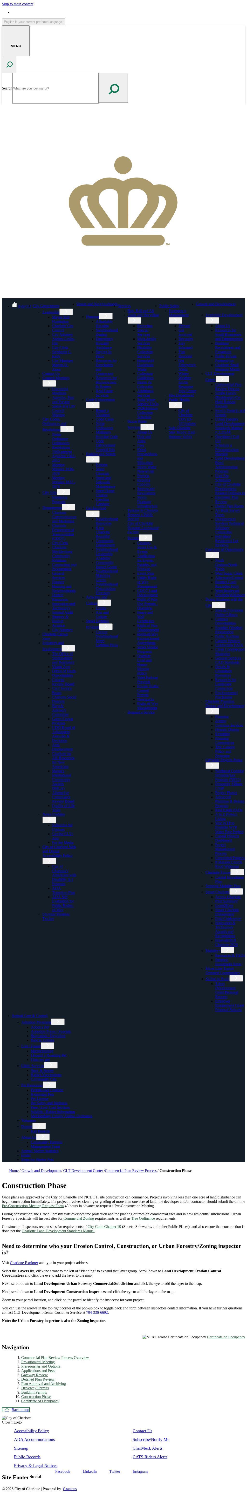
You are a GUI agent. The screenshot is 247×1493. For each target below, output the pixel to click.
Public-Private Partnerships (226, 358)
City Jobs (49, 492)
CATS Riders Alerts (150, 1456)
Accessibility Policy (31, 1430)
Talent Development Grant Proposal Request (226, 990)
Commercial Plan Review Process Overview (55, 1357)
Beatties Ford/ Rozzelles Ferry (227, 584)
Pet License (39, 1099)
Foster (26, 1155)
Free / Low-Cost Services (50, 1107)
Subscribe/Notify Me (151, 1439)
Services (124, 306)
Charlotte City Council (63, 328)
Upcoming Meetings (60, 391)
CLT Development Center (83, 1171)
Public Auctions (227, 636)
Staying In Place (103, 354)
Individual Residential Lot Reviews (226, 540)
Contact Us (51, 374)
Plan (181, 352)
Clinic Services (32, 1066)
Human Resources (60, 597)
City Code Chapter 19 (104, 1227)
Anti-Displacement (62, 747)
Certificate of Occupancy (226, 1337)
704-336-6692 (97, 1312)
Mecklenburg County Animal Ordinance (61, 1116)
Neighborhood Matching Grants (107, 575)
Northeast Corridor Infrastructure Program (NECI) (229, 775)
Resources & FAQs (230, 955)
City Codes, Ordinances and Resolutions (54, 424)
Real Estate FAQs (228, 810)
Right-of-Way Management (147, 706)
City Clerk (60, 543)
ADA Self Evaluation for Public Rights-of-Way (63, 903)
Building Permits (34, 1392)
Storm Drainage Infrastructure (147, 501)
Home (14, 1171)
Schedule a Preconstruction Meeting (227, 449)
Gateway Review (34, 1375)
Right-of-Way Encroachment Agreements (148, 638)
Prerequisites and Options (40, 1366)
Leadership (50, 312)
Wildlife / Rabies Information (53, 1112)
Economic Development (224, 315)
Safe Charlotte (180, 428)
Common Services (229, 725)
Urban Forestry (226, 419)
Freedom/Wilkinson (230, 595)
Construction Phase (36, 1397)
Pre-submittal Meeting (38, 1362)
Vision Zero (61, 667)
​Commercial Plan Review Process (228, 386)
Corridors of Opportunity (225, 549)
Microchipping (42, 1051)
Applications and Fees (38, 1371)
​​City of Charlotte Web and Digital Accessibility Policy (59, 851)
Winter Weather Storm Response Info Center (187, 382)
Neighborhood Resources (107, 521)
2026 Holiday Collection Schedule (147, 412)
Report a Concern (143, 482)
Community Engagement (105, 543)
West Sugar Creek (229, 573)
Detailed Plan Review (38, 1379)
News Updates (53, 814)
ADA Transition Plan (63, 890)
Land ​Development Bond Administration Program (230, 464)
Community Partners (46, 1142)
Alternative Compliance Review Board (63, 797)
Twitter (114, 1471)
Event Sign (145, 573)
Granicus (70, 1489)
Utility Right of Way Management (147, 582)
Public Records (27, 1456)
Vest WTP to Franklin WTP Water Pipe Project (229, 827)
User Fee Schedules (223, 478)
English (46, 12)
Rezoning (222, 734)
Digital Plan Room (229, 506)
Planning (222, 717)
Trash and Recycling (143, 315)
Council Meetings (55, 378)
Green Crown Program (62, 721)
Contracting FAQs (229, 645)
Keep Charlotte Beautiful (103, 532)
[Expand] (67, 305)
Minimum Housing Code (107, 434)
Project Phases (226, 793)
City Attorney (62, 630)
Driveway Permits (35, 1388)
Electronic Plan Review (226, 499)
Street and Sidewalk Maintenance (105, 482)
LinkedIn (90, 1471)
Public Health (179, 400)
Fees (140, 445)
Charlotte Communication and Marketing (64, 516)
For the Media (63, 842)
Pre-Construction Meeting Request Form (33, 1206)
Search (7, 88)
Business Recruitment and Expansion (227, 347)
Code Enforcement (100, 400)
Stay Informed (185, 345)
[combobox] (33, 21)
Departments (52, 508)
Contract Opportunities (225, 621)
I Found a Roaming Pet (48, 1055)
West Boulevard (227, 591)
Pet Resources (32, 1085)
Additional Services (145, 393)
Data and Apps (144, 438)
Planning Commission (224, 740)
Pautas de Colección (145, 384)
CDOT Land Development (147, 593)
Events (101, 608)
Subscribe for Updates (62, 827)
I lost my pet (40, 1060)
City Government (46, 306)
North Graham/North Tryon (226, 564)
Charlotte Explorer (24, 1263)
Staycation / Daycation (48, 1036)
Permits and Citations (47, 1090)
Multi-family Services (146, 341)
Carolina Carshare (102, 501)
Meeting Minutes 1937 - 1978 (63, 482)
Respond (185, 356)
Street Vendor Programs (147, 649)
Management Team (45, 1146)
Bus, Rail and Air (141, 311)
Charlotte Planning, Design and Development (225, 703)
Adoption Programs (36, 1022)
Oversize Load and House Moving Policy (144, 664)
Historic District (227, 730)
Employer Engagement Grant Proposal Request (229, 1005)
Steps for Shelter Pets (37, 1159)
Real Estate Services (104, 393)
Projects (143, 476)
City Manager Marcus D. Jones (62, 364)
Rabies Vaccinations (46, 1075)
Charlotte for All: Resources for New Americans (63, 760)
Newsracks (145, 699)
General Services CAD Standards (228, 660)
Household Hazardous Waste (145, 364)
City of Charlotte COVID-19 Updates (187, 417)
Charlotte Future (218, 872)
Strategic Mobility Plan (223, 886)
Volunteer (28, 1120)
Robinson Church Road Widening (228, 864)
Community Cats (44, 1079)
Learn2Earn (224, 905)
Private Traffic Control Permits (148, 690)
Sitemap (21, 1448)
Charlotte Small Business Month (227, 367)
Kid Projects (40, 1131)
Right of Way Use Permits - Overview (147, 603)
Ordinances (60, 443)
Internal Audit (62, 612)
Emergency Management (179, 313)
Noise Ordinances (104, 425)
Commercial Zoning (78, 1218)
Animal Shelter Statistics (39, 1151)
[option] (128, 12)
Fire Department (181, 395)
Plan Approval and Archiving (43, 1384)
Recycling (145, 326)
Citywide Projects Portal (224, 760)
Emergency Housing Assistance (104, 343)
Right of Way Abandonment (148, 627)
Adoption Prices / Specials (51, 1031)
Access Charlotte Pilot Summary (228, 899)
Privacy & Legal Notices (35, 1465)
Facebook (62, 1471)
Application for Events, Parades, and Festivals (147, 562)
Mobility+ (213, 951)
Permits (133, 538)
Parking (102, 465)
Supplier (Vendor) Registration (228, 630)
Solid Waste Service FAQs (148, 402)
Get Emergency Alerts (187, 364)
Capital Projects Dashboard (227, 838)
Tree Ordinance (143, 1218)
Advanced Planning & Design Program (229, 801)
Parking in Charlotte (143, 510)
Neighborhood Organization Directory (107, 588)
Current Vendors (227, 641)
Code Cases (105, 419)
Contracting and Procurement (64, 567)
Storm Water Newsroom (146, 469)
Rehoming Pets (42, 1094)
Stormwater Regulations (146, 491)
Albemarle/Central (229, 578)
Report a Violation (103, 412)
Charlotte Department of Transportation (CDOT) (63, 532)
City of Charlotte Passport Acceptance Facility (143, 527)
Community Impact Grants (106, 564)
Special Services (143, 332)
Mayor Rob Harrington (61, 319)
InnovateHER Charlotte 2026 (226, 942)
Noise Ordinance (60, 436)
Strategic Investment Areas (228, 962)
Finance (58, 582)
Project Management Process (225, 849)
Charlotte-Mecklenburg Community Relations (62, 553)
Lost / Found (31, 1046)
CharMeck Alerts (148, 1448)
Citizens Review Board (63, 682)
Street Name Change (105, 493)
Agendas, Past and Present (63, 399)
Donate (26, 1126)
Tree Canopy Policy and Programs (225, 751)
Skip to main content (17, 4)
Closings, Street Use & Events (147, 547)
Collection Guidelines (145, 376)
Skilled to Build (217, 979)
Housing (92, 317)
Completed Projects (230, 858)
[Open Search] (9, 64)
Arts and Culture (102, 614)
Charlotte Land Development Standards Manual (58, 1231)
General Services (58, 575)
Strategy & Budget (60, 619)
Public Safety (169, 306)
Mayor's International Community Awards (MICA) (61, 779)
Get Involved (96, 508)
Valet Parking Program (147, 679)
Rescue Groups (42, 1040)
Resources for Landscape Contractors (225, 684)
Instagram (140, 1471)
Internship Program (59, 499)
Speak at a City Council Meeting (63, 410)
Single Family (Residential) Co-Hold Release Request (228, 399)
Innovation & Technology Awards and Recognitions (225, 929)
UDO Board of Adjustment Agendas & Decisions (63, 734)
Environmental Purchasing (226, 695)
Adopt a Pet (40, 1027)
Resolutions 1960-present (62, 449)
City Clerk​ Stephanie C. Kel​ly (62, 351)
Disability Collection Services (145, 351)
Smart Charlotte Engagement (227, 912)
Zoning (220, 721)
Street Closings (102, 471)
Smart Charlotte (217, 892)
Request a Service (141, 712)
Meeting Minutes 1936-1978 (63, 469)
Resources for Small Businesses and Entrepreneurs (229, 334)
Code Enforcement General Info (105, 445)
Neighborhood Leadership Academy (107, 553)
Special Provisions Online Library (229, 612)
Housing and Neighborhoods (64, 588)
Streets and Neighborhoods (97, 304)
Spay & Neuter (42, 1070)
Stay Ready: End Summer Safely (182, 434)
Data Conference (228, 918)
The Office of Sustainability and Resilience (63, 658)
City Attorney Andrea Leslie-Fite (63, 338)
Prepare (184, 326)
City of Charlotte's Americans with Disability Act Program (64, 875)
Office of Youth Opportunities (64, 673)
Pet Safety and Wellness (49, 1103)
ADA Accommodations (34, 1439)
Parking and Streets (101, 454)
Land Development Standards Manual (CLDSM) (230, 427)
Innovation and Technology (63, 606)
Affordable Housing (104, 323)
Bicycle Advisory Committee (60, 710)
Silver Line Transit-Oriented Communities (223, 970)
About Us (144, 432)
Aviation (58, 625)
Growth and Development (216, 304)
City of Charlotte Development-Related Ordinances (230, 488)
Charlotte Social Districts (64, 699)
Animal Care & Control (30, 1016)
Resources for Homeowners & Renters (106, 382)
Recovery (185, 339)
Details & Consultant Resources (223, 671)
